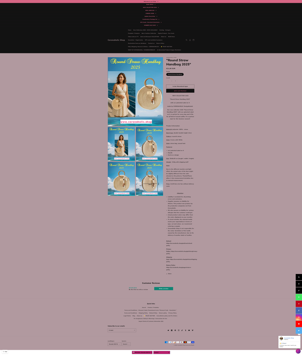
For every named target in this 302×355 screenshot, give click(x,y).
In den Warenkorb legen (180, 86)
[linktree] (299, 297)
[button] (186, 40)
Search (144, 307)
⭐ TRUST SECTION (149, 315)
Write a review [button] (163, 288)
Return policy (163, 313)
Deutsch (125, 344)
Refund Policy (153, 313)
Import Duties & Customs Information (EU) (151, 321)
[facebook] (299, 310)
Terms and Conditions (130, 313)
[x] (299, 277)
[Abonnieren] (134, 330)
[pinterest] (299, 304)
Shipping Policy (143, 313)
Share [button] (170, 273)
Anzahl (168, 77)
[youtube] (299, 324)
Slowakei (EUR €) (113, 344)
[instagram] (299, 317)
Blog (134, 315)
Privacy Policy (172, 313)
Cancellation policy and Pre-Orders (167, 315)
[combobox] (142, 352)
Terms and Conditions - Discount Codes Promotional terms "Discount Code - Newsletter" (150, 310)
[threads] (299, 284)
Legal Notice (127, 315)
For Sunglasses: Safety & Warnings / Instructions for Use (150, 318)
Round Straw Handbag (175, 74)
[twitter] (299, 330)
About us (139, 315)
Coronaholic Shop (181, 345)
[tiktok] (299, 290)
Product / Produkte (153, 307)
